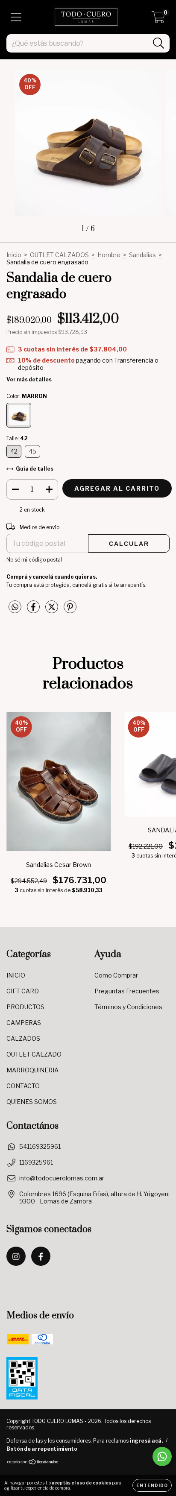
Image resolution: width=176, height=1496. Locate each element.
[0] (158, 19)
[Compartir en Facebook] (34, 610)
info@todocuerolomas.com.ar (61, 1178)
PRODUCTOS (25, 1006)
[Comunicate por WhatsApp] (162, 1456)
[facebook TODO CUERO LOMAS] (40, 1256)
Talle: (16, 438)
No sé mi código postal (34, 559)
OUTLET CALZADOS (59, 254)
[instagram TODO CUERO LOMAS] (16, 1256)
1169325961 (36, 1162)
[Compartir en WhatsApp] (15, 607)
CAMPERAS (23, 1022)
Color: (26, 396)
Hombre (108, 254)
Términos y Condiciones (128, 1006)
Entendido (152, 1485)
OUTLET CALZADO (34, 1054)
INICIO (15, 975)
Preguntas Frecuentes (126, 991)
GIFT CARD (22, 991)
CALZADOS (23, 1038)
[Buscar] (159, 43)
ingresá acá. (146, 1440)
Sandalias (142, 254)
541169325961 (40, 1146)
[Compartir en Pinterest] (70, 610)
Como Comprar (116, 975)
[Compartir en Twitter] (52, 610)
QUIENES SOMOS (31, 1101)
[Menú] (16, 17)
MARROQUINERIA (32, 1070)
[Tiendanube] (33, 1463)
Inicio (13, 254)
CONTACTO (23, 1085)
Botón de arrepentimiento (41, 1449)
